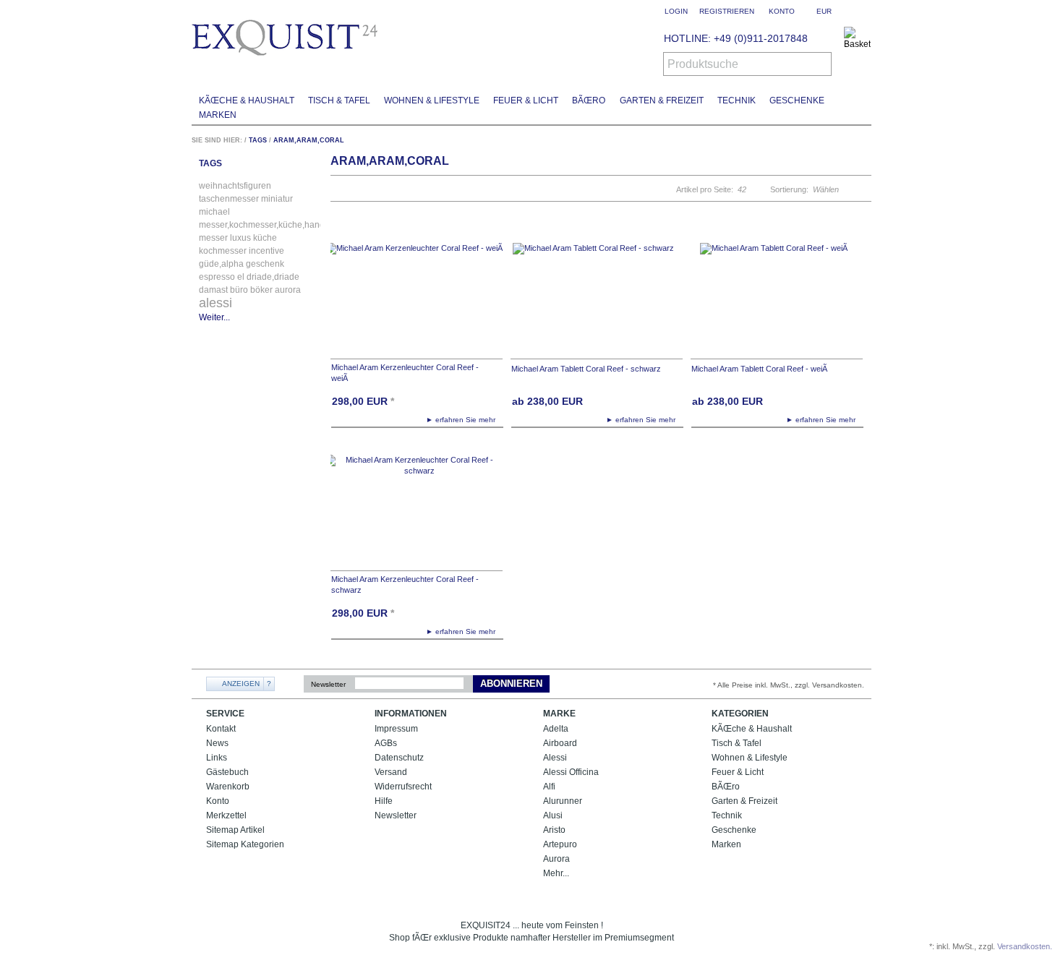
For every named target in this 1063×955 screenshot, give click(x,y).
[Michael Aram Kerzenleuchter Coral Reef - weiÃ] (416, 294)
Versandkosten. (1024, 946)
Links (216, 758)
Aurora (556, 859)
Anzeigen (241, 684)
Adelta (555, 729)
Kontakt (221, 729)
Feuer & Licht (525, 100)
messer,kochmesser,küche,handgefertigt (278, 225)
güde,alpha (221, 264)
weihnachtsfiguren (235, 186)
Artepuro (560, 844)
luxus (240, 238)
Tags (258, 140)
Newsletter (328, 684)
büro (239, 290)
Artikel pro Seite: (704, 189)
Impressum (396, 729)
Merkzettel (226, 815)
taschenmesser (229, 199)
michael (214, 212)
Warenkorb (227, 786)
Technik (736, 100)
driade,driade (273, 277)
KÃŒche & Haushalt (246, 100)
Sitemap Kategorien (245, 844)
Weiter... (214, 317)
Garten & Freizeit (662, 100)
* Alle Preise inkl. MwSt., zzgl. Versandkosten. (788, 685)
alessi (215, 303)
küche (265, 238)
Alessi (555, 758)
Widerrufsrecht (403, 786)
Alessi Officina (571, 772)
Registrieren (726, 11)
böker (261, 290)
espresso (217, 277)
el (240, 277)
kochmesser (223, 251)
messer (213, 238)
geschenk (265, 264)
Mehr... (556, 873)
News (217, 743)
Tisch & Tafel (339, 100)
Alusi (553, 815)
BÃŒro (588, 100)
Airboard (560, 743)
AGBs (386, 743)
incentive (266, 251)
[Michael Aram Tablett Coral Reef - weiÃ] (777, 294)
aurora (288, 290)
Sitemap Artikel (235, 830)
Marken (217, 115)
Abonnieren (511, 683)
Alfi (549, 786)
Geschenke (796, 100)
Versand (391, 772)
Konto (217, 801)
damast (213, 290)
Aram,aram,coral (308, 140)
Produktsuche (702, 64)
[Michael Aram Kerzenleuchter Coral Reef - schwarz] (416, 506)
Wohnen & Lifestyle (431, 100)
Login (676, 11)
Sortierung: (789, 189)
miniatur (277, 199)
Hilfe (384, 801)
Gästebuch (227, 772)
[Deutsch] (862, 11)
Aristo (554, 830)
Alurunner (562, 801)
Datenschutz (399, 758)
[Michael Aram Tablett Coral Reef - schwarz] (597, 294)
